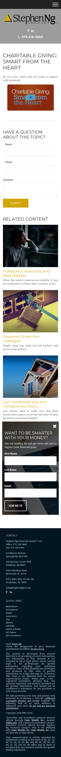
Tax (8, 619)
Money (9, 622)
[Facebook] (28, 30)
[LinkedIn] (32, 30)
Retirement (11, 606)
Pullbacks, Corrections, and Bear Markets (26, 273)
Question (8, 179)
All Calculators (13, 635)
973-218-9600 (32, 37)
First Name (10, 453)
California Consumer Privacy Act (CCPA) (30, 699)
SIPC (15, 723)
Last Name (10, 469)
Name (8, 144)
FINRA (9, 723)
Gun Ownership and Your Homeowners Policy (25, 404)
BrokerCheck (37, 649)
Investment (12, 609)
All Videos (11, 632)
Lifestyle (10, 626)
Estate (9, 613)
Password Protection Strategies (21, 338)
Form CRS (17, 644)
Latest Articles (13, 629)
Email (8, 162)
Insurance (11, 616)
